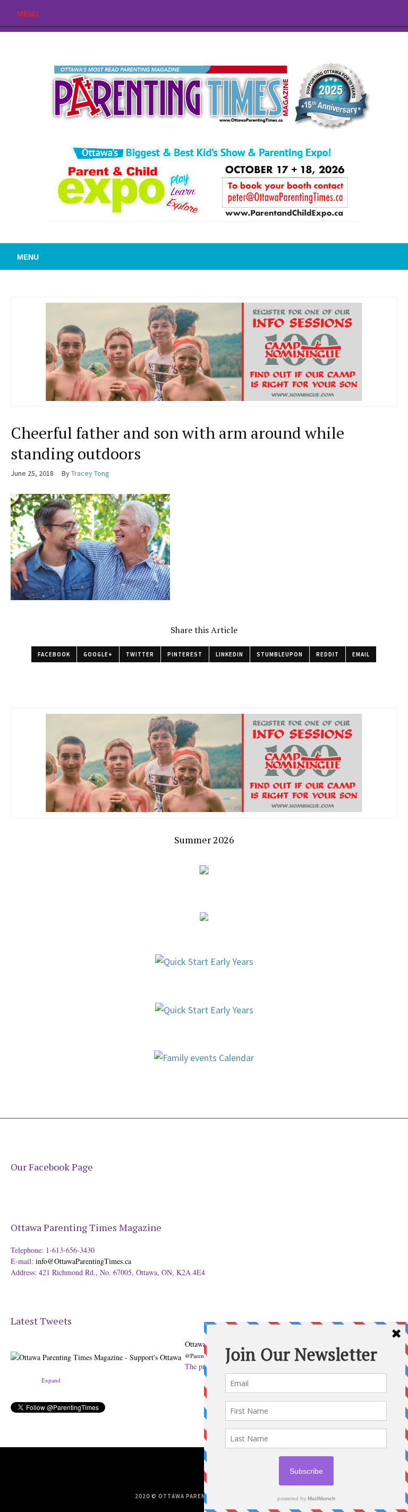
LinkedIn (229, 654)
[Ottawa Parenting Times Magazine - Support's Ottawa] (96, 1349)
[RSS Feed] (352, 13)
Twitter (140, 654)
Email (361, 654)
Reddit (327, 654)
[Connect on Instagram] (400, 13)
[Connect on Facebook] (384, 13)
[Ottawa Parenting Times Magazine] (204, 93)
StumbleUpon (280, 654)
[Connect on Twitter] (368, 13)
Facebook (54, 654)
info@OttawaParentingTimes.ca (83, 1261)
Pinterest (184, 654)
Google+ (98, 654)
